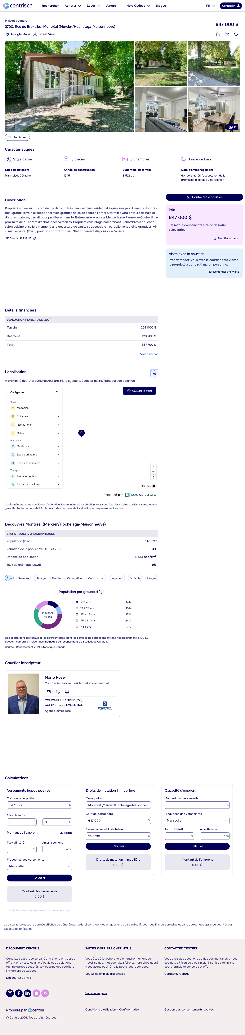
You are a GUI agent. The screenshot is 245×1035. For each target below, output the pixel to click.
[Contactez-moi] (48, 692)
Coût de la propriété (20, 798)
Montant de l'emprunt (22, 833)
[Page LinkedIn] (27, 993)
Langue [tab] (151, 578)
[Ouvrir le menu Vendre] (119, 5)
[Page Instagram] (10, 993)
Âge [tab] (9, 578)
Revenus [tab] (23, 578)
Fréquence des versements (25, 860)
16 (235, 127)
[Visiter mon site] (67, 692)
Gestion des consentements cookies (189, 1009)
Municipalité (94, 798)
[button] (69, 86)
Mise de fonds (16, 815)
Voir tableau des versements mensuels (36, 910)
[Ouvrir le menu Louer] (98, 5)
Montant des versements (182, 798)
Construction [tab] (96, 578)
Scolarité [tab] (135, 578)
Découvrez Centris (22, 948)
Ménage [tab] (41, 578)
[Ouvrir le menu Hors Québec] (148, 5)
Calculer (39, 878)
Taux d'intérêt (16, 843)
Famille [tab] (56, 578)
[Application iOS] (36, 993)
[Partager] (218, 34)
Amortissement (52, 843)
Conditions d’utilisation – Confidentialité (112, 1009)
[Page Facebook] (19, 993)
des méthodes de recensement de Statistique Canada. (73, 641)
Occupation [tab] (74, 578)
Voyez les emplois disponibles (105, 974)
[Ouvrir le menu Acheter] (79, 5)
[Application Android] (45, 993)
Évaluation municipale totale (104, 829)
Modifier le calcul (228, 238)
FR (208, 6)
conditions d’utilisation (46, 504)
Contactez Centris (180, 948)
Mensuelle (16, 866)
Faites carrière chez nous (108, 948)
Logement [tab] (117, 578)
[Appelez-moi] (58, 692)
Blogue (161, 6)
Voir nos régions (96, 993)
